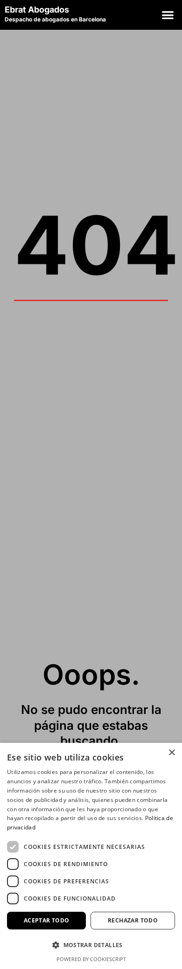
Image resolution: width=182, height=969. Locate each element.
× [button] (171, 752)
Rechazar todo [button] (133, 920)
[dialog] (91, 856)
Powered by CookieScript (91, 959)
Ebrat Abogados (38, 9)
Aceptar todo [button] (47, 920)
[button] (167, 15)
